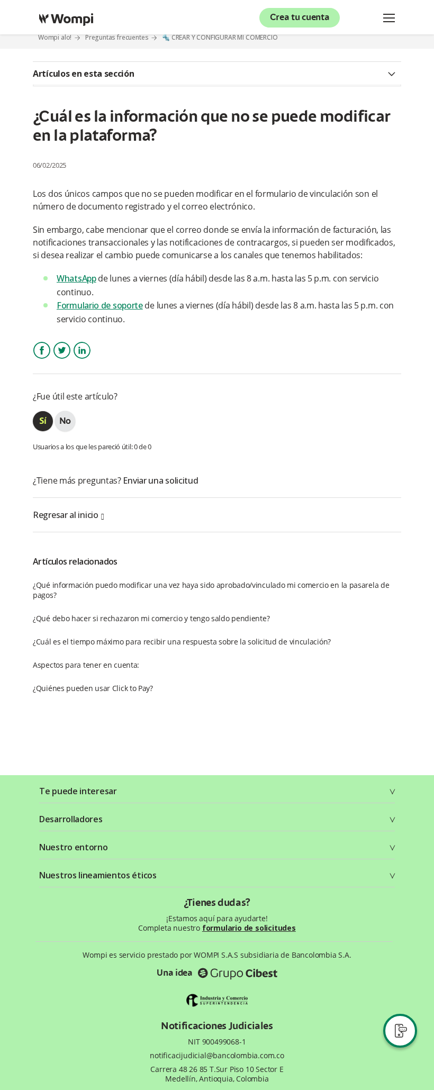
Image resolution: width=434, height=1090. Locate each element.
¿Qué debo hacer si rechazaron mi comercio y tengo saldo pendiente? (151, 618)
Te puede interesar (78, 791)
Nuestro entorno (73, 847)
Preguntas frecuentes (117, 37)
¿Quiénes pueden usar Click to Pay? (93, 688)
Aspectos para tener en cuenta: (86, 665)
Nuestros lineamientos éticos (98, 875)
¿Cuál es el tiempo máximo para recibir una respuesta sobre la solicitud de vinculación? (182, 642)
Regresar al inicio (65, 515)
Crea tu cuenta (300, 18)
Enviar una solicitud (160, 480)
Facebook (42, 359)
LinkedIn (82, 359)
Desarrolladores (71, 819)
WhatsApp (76, 278)
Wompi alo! (54, 37)
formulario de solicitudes (249, 928)
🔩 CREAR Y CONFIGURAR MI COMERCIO (220, 37)
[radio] (43, 421)
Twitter (62, 359)
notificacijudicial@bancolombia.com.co (217, 1055)
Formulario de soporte (100, 305)
